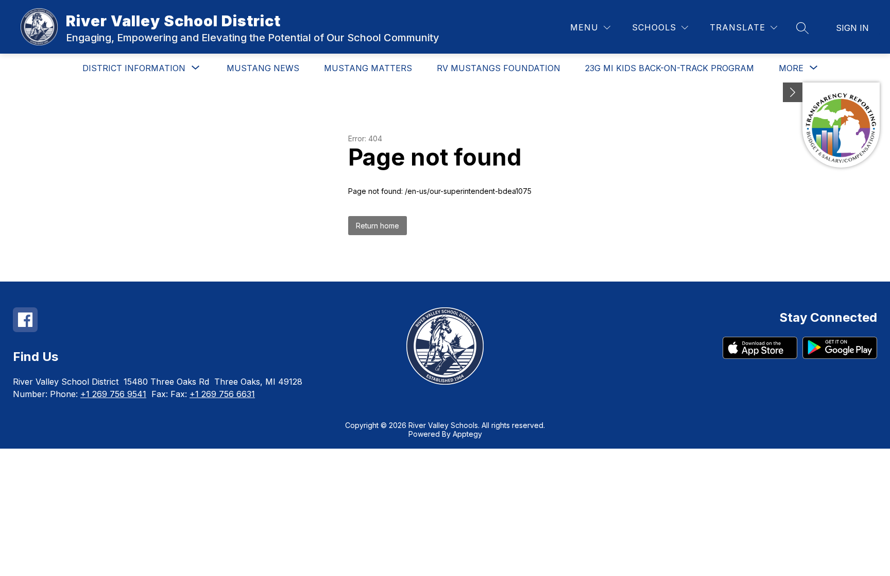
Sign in (852, 28)
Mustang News (263, 68)
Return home (377, 225)
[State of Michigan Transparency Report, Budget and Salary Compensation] (841, 125)
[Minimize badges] (792, 92)
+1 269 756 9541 (113, 394)
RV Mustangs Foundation (498, 68)
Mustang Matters (368, 68)
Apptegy (467, 434)
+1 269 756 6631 (222, 394)
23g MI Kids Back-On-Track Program (669, 68)
